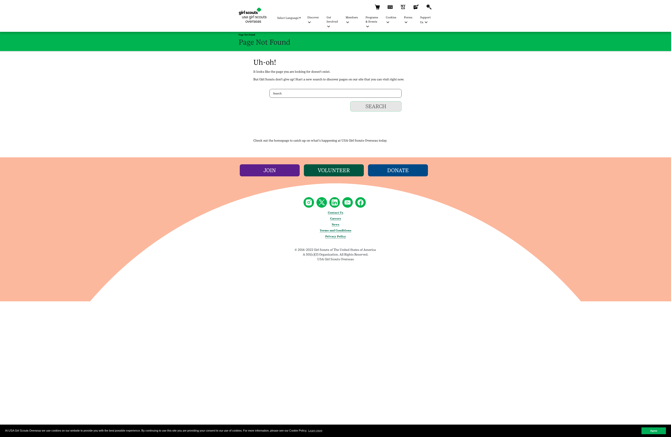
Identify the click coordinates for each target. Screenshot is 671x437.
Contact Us (335, 212)
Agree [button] (653, 430)
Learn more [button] (315, 430)
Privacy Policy (335, 236)
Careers (335, 218)
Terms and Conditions (335, 230)
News (335, 224)
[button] (377, 8)
